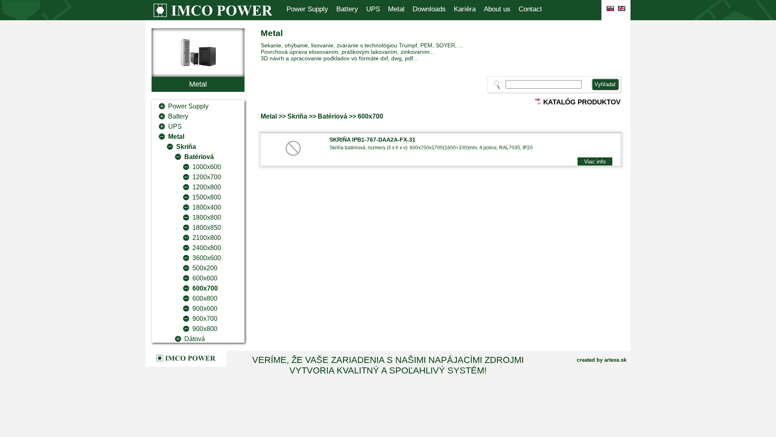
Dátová (194, 338)
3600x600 (206, 258)
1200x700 (206, 177)
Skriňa (186, 146)
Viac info (595, 161)
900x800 (204, 328)
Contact (530, 9)
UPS (373, 9)
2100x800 (206, 237)
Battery (347, 9)
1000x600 (206, 166)
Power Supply (307, 9)
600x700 (205, 288)
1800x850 (206, 227)
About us (497, 9)
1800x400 (206, 207)
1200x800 (206, 187)
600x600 (204, 278)
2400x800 (206, 247)
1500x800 (206, 197)
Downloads (429, 9)
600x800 (204, 298)
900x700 (204, 318)
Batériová (199, 156)
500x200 (204, 268)
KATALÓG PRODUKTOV (580, 102)
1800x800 (206, 217)
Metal (396, 9)
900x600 (204, 308)
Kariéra (465, 9)
